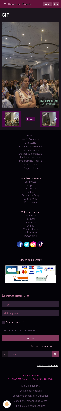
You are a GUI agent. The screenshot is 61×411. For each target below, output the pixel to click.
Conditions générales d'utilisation (31, 395)
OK (55, 354)
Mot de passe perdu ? (29, 330)
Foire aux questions (30, 146)
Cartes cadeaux (31, 164)
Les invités (30, 181)
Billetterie (30, 142)
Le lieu (30, 191)
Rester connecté (15, 322)
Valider (30, 338)
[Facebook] (20, 244)
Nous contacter (30, 150)
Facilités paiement (30, 157)
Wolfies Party (30, 229)
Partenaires (30, 202)
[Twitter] (27, 244)
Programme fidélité (30, 160)
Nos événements (31, 139)
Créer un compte (10, 330)
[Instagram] (33, 244)
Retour (30, 119)
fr (55, 4)
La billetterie (30, 198)
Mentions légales (30, 385)
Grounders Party (30, 195)
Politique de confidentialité (30, 405)
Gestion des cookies (30, 390)
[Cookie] (7, 404)
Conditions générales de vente (30, 400)
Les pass (30, 185)
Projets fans (30, 168)
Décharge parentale (30, 153)
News (30, 135)
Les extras (30, 188)
